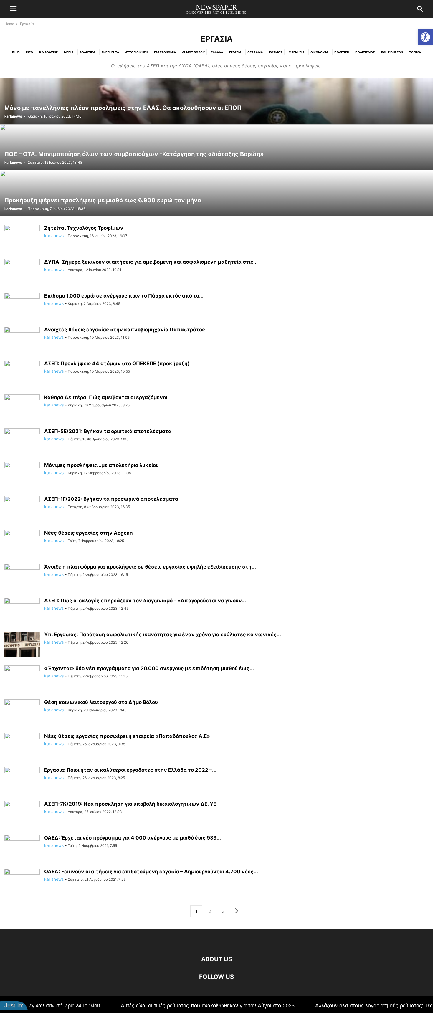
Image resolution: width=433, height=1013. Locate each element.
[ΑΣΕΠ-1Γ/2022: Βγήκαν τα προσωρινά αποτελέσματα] (22, 509)
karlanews (13, 116)
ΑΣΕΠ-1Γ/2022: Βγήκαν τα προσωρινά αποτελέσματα (111, 499)
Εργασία (235, 52)
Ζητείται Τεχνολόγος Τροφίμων (83, 228)
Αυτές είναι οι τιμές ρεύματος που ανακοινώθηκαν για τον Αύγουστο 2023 (162, 1006)
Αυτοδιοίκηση (136, 52)
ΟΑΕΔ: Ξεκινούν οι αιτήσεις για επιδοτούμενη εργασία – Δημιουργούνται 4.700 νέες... (151, 872)
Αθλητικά (87, 52)
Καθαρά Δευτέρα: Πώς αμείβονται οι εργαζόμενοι (105, 397)
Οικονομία (319, 52)
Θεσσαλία (255, 52)
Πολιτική (341, 52)
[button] (425, 37)
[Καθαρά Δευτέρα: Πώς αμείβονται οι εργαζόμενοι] (22, 407)
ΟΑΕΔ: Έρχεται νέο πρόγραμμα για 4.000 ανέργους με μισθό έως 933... (132, 838)
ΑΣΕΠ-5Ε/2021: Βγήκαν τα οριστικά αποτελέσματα (107, 431)
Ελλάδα (217, 52)
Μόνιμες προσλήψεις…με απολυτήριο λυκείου (101, 465)
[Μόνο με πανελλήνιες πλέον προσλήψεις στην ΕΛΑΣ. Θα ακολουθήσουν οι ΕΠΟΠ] (216, 101)
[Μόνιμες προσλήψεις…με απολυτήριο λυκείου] (22, 475)
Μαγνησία (296, 52)
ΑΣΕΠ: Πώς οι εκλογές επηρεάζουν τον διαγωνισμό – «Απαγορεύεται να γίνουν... (145, 601)
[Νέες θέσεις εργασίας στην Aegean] (22, 543)
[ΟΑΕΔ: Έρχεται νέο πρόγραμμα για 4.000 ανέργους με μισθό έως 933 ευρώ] (22, 848)
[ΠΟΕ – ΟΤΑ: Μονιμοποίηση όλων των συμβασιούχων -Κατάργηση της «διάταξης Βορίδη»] (216, 147)
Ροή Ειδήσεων (392, 52)
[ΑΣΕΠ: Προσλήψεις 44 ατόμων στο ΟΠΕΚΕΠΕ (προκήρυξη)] (22, 374)
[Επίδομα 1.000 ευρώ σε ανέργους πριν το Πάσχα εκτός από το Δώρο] (22, 306)
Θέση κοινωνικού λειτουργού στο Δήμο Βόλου (101, 702)
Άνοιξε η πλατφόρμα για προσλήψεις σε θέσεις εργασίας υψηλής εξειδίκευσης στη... (150, 567)
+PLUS (15, 52)
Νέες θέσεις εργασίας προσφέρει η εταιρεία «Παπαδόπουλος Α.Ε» (127, 736)
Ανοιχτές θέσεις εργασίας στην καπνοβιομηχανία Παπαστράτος (124, 330)
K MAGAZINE (48, 52)
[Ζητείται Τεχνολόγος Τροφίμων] (22, 238)
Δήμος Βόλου (193, 52)
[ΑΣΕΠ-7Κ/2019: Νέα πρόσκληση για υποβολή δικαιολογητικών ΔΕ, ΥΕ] (22, 814)
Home (9, 24)
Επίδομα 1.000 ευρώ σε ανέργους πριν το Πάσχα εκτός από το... (124, 296)
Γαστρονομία (165, 52)
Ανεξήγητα (110, 52)
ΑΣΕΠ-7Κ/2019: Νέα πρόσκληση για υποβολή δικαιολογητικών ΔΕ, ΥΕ (130, 804)
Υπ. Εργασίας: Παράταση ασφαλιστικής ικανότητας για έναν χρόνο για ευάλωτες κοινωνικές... (162, 634)
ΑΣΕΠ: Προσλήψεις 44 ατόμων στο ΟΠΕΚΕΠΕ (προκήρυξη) (117, 363)
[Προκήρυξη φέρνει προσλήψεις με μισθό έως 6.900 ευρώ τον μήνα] (216, 193)
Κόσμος (275, 52)
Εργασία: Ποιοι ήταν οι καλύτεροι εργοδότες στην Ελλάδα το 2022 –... (130, 770)
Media (68, 52)
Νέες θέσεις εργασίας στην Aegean (88, 533)
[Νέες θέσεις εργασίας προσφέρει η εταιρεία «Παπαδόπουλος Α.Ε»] (22, 746)
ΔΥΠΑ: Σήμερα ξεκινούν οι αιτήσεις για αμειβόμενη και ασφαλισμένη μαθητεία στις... (151, 262)
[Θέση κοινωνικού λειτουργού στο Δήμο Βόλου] (22, 712)
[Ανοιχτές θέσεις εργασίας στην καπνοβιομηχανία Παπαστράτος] (22, 340)
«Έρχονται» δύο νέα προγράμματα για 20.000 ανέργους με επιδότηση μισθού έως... (149, 668)
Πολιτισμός (365, 52)
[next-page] (237, 911)
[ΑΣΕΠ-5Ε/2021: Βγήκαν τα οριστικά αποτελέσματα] (22, 441)
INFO (29, 52)
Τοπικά (415, 52)
